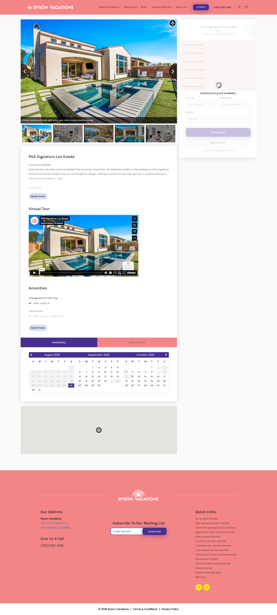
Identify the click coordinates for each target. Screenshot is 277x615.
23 (99, 381)
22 (92, 381)
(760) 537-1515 (52, 545)
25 (126, 385)
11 (111, 372)
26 (132, 385)
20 (80, 381)
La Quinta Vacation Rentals (210, 541)
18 (112, 376)
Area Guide (130, 7)
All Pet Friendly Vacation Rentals (213, 563)
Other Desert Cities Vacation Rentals (215, 554)
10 (105, 372)
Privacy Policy (170, 609)
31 (40, 390)
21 (86, 381)
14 (86, 376)
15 (93, 376)
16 (99, 376)
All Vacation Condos (206, 559)
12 (118, 372)
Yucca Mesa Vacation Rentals (212, 550)
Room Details (137, 342)
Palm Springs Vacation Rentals (212, 523)
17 (105, 376)
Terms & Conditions (145, 609)
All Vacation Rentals (206, 518)
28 (86, 385)
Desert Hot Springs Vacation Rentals (215, 527)
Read (38, 196)
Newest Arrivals (203, 568)
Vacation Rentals (108, 7)
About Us (181, 7)
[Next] (173, 71)
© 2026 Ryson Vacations (113, 609)
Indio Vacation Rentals (207, 536)
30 (33, 390)
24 (105, 381)
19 (118, 376)
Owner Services (161, 7)
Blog (144, 7)
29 (71, 385)
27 (80, 385)
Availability (59, 342)
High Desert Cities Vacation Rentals (215, 532)
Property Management (208, 572)
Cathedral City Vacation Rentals (213, 545)
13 (80, 376)
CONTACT (201, 7)
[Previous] (25, 71)
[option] (99, 71)
